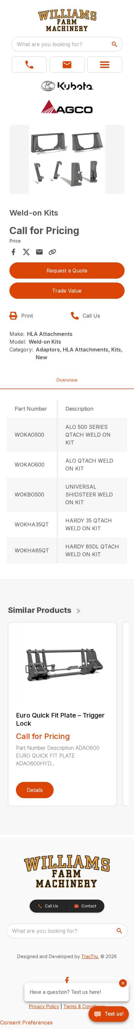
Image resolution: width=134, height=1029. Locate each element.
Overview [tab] (67, 380)
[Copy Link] (52, 252)
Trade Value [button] (67, 290)
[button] (29, 65)
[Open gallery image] (67, 159)
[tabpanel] (67, 160)
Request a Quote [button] (67, 270)
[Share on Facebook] (13, 252)
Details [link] (35, 790)
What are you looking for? (49, 44)
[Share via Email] (39, 252)
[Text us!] (108, 1014)
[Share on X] (26, 252)
